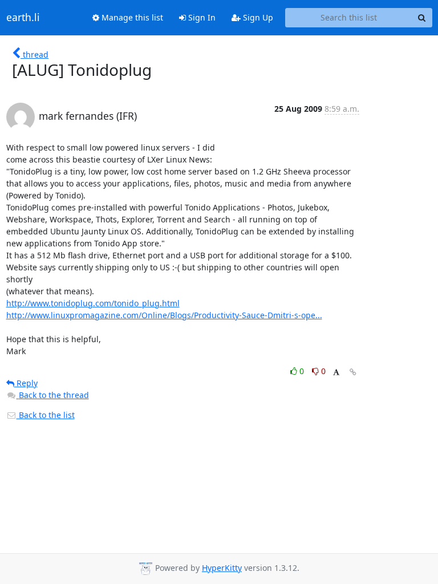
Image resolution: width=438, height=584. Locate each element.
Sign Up (257, 17)
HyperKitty (222, 567)
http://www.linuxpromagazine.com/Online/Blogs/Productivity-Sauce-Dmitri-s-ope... (164, 315)
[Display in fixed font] (336, 372)
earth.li (23, 18)
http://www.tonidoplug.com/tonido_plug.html (93, 303)
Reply (26, 383)
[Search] (422, 17)
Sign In (201, 17)
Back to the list (46, 414)
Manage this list (131, 17)
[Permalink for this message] (353, 372)
